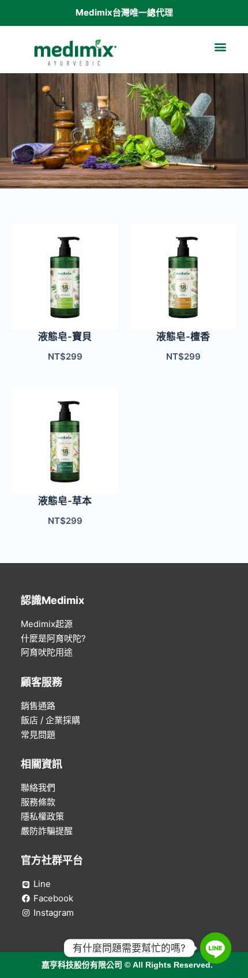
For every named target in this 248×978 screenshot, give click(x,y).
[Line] (215, 948)
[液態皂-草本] (65, 440)
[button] (220, 46)
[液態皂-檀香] (183, 276)
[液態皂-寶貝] (65, 276)
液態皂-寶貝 (65, 336)
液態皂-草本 (65, 501)
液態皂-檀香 (183, 336)
